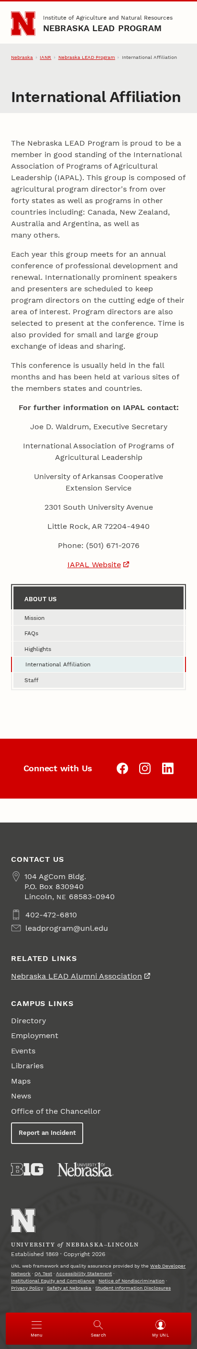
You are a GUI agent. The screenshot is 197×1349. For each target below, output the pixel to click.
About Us (40, 599)
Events (23, 1050)
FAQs (31, 633)
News (21, 1095)
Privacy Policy (27, 1288)
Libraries (27, 1065)
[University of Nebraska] (85, 1169)
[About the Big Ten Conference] (27, 1169)
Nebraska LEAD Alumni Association (76, 976)
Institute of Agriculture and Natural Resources (108, 17)
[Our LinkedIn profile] (168, 768)
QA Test (43, 1273)
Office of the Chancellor (56, 1111)
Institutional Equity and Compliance (53, 1280)
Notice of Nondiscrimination (131, 1280)
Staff (31, 680)
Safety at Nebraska (69, 1288)
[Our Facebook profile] (122, 768)
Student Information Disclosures (133, 1288)
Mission (34, 618)
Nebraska (22, 57)
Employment (34, 1035)
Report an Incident (47, 1132)
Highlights (37, 649)
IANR (45, 57)
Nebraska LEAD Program (102, 28)
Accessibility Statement (84, 1273)
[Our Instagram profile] (145, 768)
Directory (28, 1020)
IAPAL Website (94, 564)
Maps (21, 1081)
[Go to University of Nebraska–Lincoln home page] (23, 23)
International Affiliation (57, 664)
